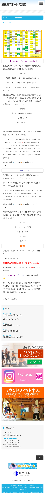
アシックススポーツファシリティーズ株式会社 (29, 487)
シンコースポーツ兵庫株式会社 (9, 487)
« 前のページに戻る (10, 299)
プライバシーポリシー (18, 480)
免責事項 (30, 480)
